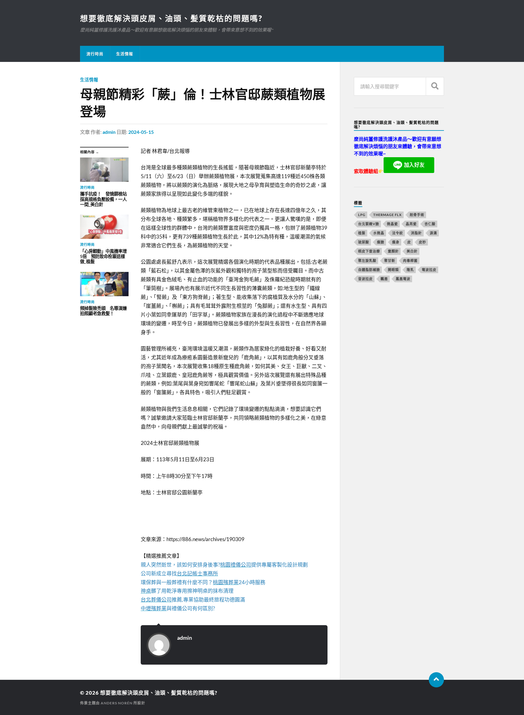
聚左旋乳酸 (367, 261)
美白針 (412, 251)
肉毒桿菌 (410, 261)
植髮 (361, 233)
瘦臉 (380, 242)
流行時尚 (94, 53)
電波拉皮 (429, 270)
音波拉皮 (365, 279)
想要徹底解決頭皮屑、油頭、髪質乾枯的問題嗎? (171, 18)
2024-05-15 (141, 132)
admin (109, 132)
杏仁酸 (430, 224)
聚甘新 (389, 261)
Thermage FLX (387, 215)
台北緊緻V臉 (368, 224)
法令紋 (397, 233)
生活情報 (124, 53)
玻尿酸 (363, 242)
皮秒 (422, 242)
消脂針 (416, 233)
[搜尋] (435, 86)
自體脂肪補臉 (369, 270)
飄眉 (384, 279)
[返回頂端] (436, 679)
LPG (361, 215)
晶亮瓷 (411, 224)
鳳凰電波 (403, 279)
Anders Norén (117, 703)
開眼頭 (393, 270)
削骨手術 (417, 215)
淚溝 (433, 233)
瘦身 (395, 242)
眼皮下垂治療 (369, 251)
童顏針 (393, 251)
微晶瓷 (392, 224)
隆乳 (410, 270)
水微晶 (378, 233)
